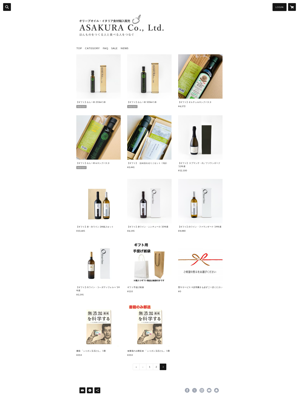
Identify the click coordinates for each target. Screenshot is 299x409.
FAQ (105, 48)
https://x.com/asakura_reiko (194, 390)
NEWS (124, 48)
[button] (280, 7)
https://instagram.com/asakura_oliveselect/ (201, 390)
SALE (114, 48)
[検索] (7, 7)
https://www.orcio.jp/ (216, 390)
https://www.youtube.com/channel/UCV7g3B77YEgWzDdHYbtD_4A (209, 390)
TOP (79, 48)
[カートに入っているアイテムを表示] (292, 7)
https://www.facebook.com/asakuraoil (187, 390)
